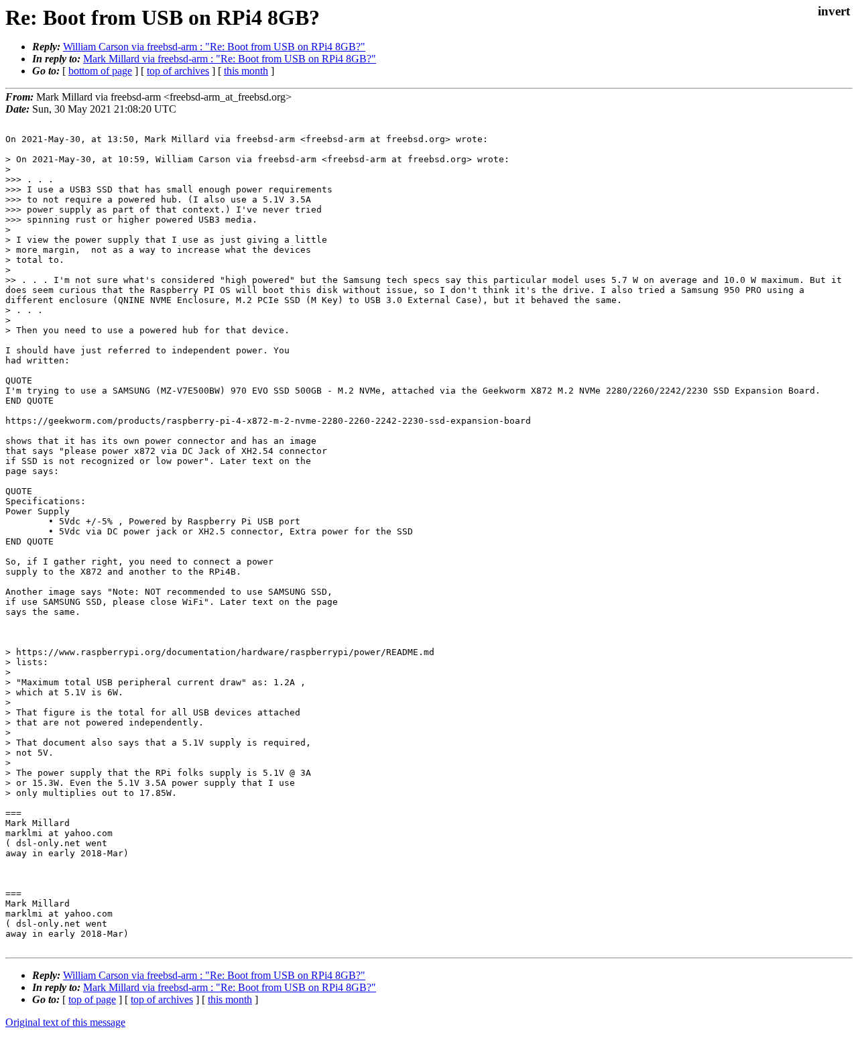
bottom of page (100, 70)
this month (246, 70)
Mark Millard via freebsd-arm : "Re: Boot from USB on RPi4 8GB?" (229, 58)
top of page (92, 999)
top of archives (178, 70)
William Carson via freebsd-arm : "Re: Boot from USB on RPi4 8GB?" (214, 46)
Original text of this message (65, 1022)
